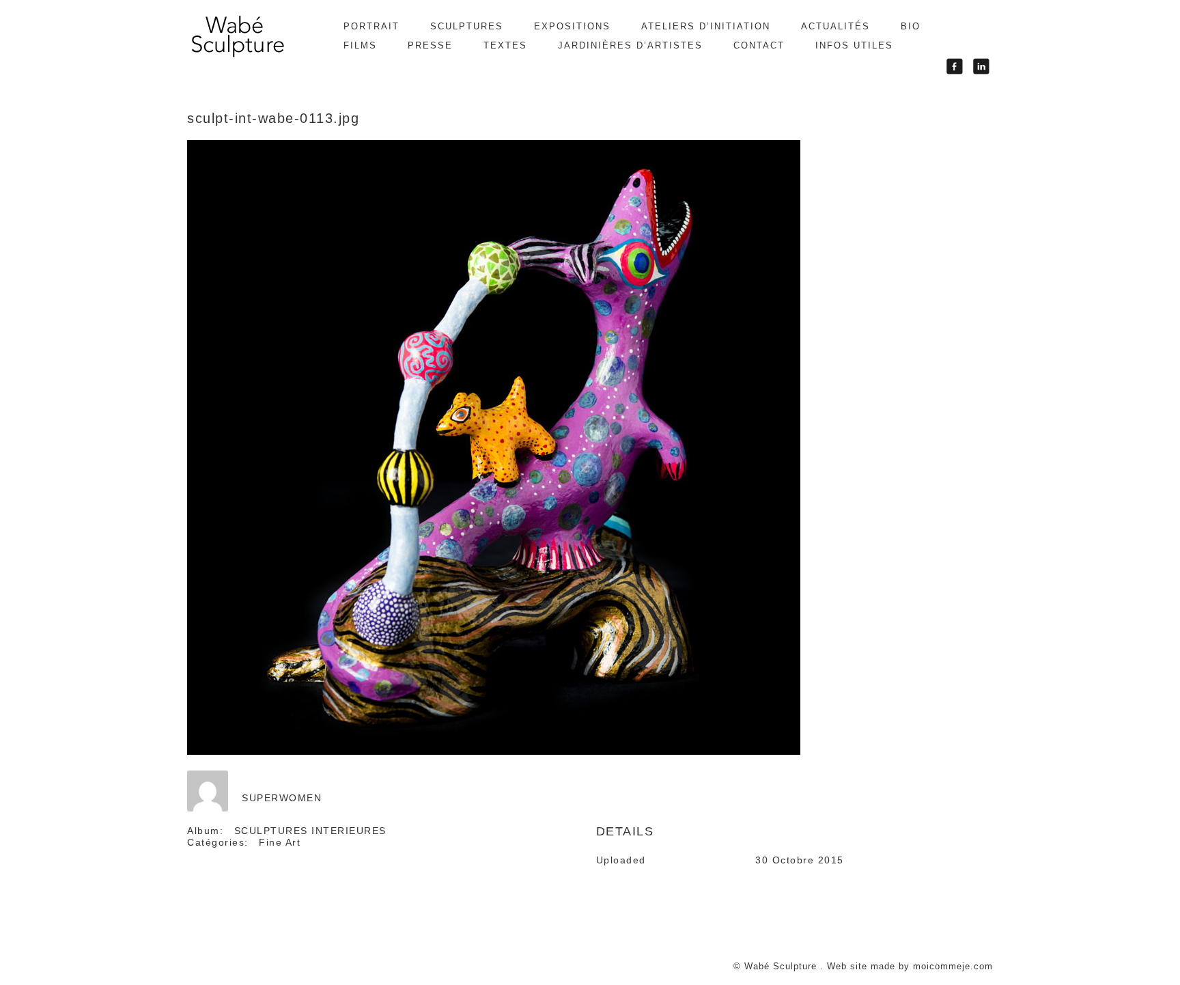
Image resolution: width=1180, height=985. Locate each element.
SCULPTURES (466, 26)
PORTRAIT (371, 26)
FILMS (360, 45)
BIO (911, 26)
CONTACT (759, 45)
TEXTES (505, 45)
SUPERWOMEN (282, 797)
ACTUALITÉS (835, 26)
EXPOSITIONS (572, 26)
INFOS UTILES (854, 45)
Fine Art (279, 842)
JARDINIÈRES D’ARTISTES (630, 45)
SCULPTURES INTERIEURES (310, 830)
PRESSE (430, 45)
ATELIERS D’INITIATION (705, 26)
